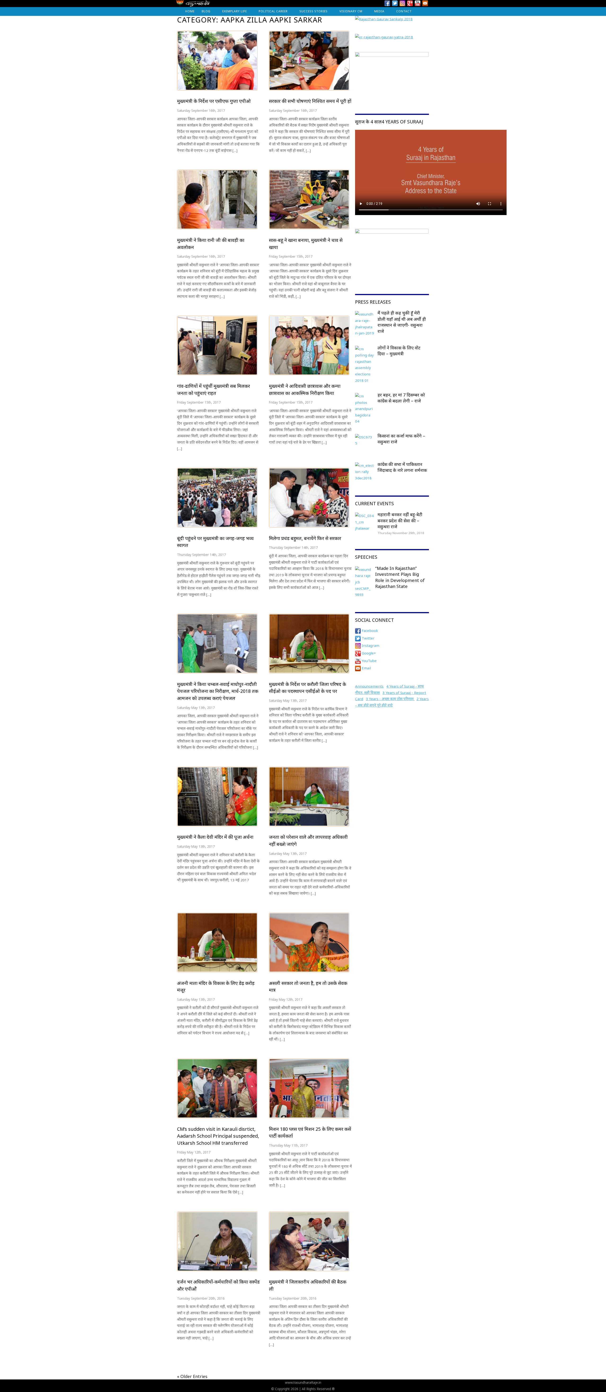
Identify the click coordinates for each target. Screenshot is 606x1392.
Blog (206, 11)
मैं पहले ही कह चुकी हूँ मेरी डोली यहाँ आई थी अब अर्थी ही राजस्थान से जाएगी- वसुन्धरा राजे (402, 322)
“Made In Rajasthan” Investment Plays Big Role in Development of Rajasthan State (400, 577)
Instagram (370, 645)
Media (379, 11)
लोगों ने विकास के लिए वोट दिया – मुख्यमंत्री (399, 351)
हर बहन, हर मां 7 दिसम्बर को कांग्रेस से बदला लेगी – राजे (401, 398)
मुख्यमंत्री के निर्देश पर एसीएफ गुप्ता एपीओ (214, 101)
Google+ (368, 653)
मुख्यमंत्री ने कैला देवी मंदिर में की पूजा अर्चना (215, 837)
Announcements (369, 686)
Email (366, 668)
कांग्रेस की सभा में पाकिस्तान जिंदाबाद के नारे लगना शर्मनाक (402, 467)
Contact (404, 11)
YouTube (369, 660)
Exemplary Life (234, 11)
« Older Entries (192, 1376)
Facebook (369, 630)
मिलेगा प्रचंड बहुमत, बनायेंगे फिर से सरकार (305, 538)
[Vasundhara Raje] (193, 5)
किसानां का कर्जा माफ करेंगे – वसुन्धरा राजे (401, 439)
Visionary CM (350, 11)
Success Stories (313, 11)
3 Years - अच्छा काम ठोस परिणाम (390, 698)
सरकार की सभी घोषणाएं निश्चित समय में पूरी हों (310, 101)
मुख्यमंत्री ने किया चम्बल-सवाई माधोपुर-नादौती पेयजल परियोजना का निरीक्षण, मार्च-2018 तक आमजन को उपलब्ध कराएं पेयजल (217, 691)
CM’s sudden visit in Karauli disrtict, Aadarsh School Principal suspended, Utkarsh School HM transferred (218, 1136)
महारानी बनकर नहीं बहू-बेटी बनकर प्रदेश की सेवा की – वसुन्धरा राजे (400, 520)
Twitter (367, 638)
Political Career (273, 11)
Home (190, 11)
